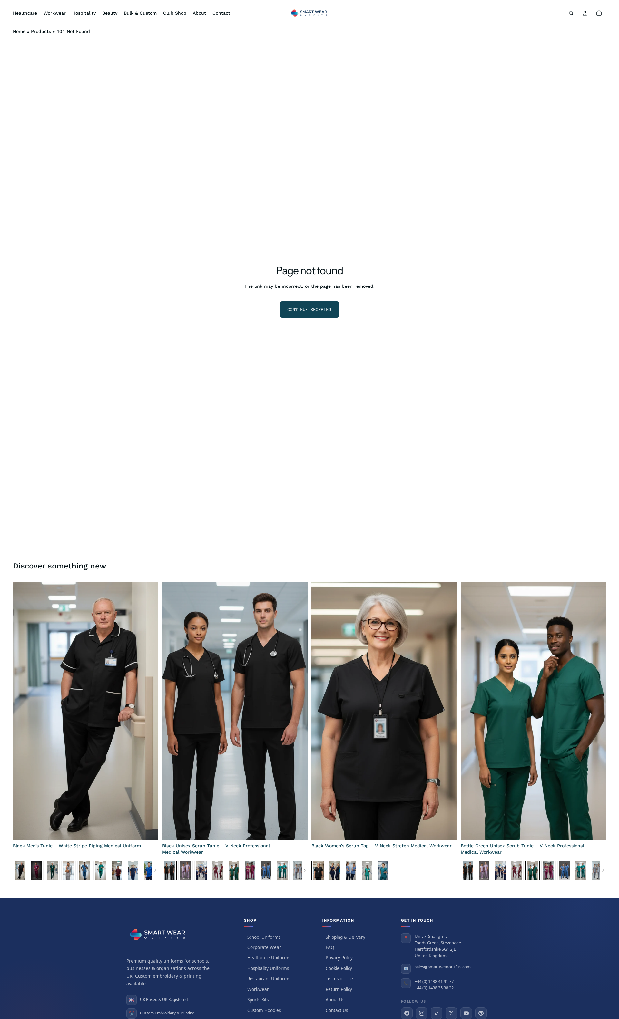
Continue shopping (309, 309)
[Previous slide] (22, 711)
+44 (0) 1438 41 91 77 (434, 981)
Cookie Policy (339, 968)
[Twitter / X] (451, 1013)
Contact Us (337, 1010)
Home (19, 31)
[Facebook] (407, 1013)
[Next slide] (148, 711)
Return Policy (339, 989)
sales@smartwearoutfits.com (443, 967)
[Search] (571, 13)
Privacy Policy (339, 958)
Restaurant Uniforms (268, 979)
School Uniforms (263, 937)
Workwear (258, 989)
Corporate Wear (264, 947)
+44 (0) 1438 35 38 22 (434, 988)
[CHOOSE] (148, 830)
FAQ (330, 947)
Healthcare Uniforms (268, 958)
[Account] (585, 13)
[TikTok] (436, 1013)
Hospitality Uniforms (268, 968)
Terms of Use (339, 979)
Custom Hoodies (264, 1010)
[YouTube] (466, 1013)
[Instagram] (421, 1013)
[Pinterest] (481, 1013)
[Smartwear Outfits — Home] (158, 934)
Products (41, 31)
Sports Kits (258, 1000)
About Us (335, 1000)
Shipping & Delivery (345, 937)
